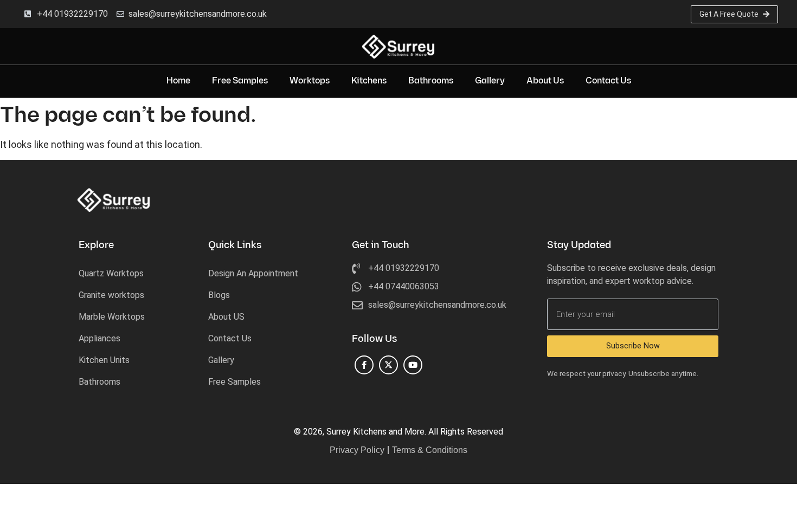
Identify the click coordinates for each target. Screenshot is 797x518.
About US (226, 317)
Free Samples (240, 81)
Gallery (490, 81)
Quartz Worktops (111, 273)
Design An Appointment (253, 273)
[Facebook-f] (364, 364)
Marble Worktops (112, 317)
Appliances (99, 338)
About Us (545, 81)
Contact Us (608, 81)
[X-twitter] (388, 364)
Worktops (310, 81)
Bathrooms (430, 81)
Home (178, 81)
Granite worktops (111, 295)
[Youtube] (412, 364)
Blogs (219, 295)
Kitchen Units (104, 360)
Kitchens (369, 81)
